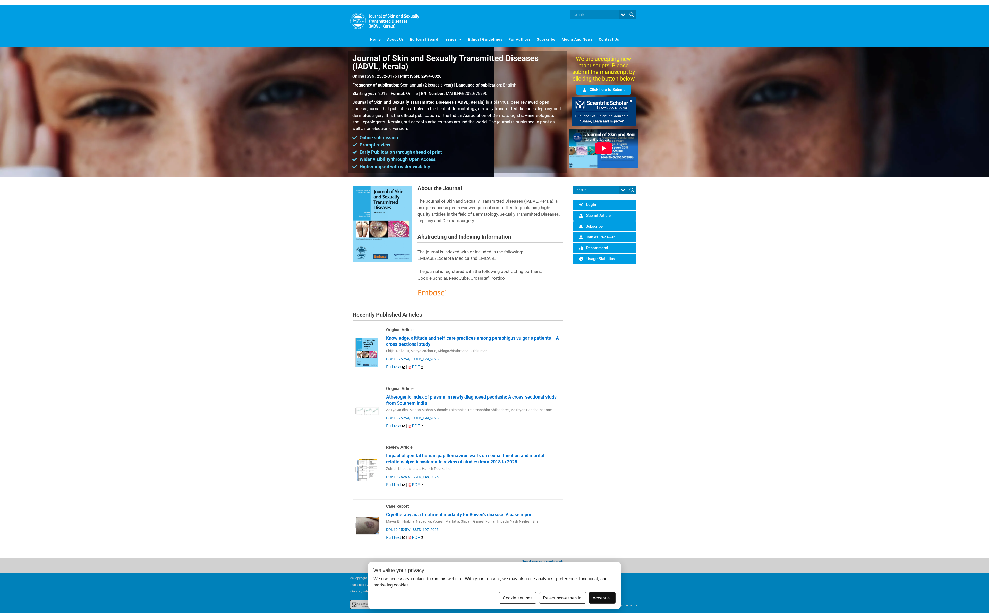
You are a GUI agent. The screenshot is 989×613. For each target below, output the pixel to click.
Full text (394, 366)
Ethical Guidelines (485, 39)
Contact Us (609, 39)
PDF (416, 366)
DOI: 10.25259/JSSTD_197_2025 (412, 530)
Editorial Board (424, 39)
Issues (451, 39)
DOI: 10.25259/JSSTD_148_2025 (412, 477)
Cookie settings (518, 597)
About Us (395, 39)
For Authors (520, 39)
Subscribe (546, 39)
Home (375, 39)
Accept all (602, 597)
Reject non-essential (562, 597)
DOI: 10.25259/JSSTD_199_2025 (412, 418)
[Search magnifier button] (631, 14)
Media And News (577, 39)
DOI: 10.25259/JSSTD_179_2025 (412, 359)
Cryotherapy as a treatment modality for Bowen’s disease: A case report (459, 514)
